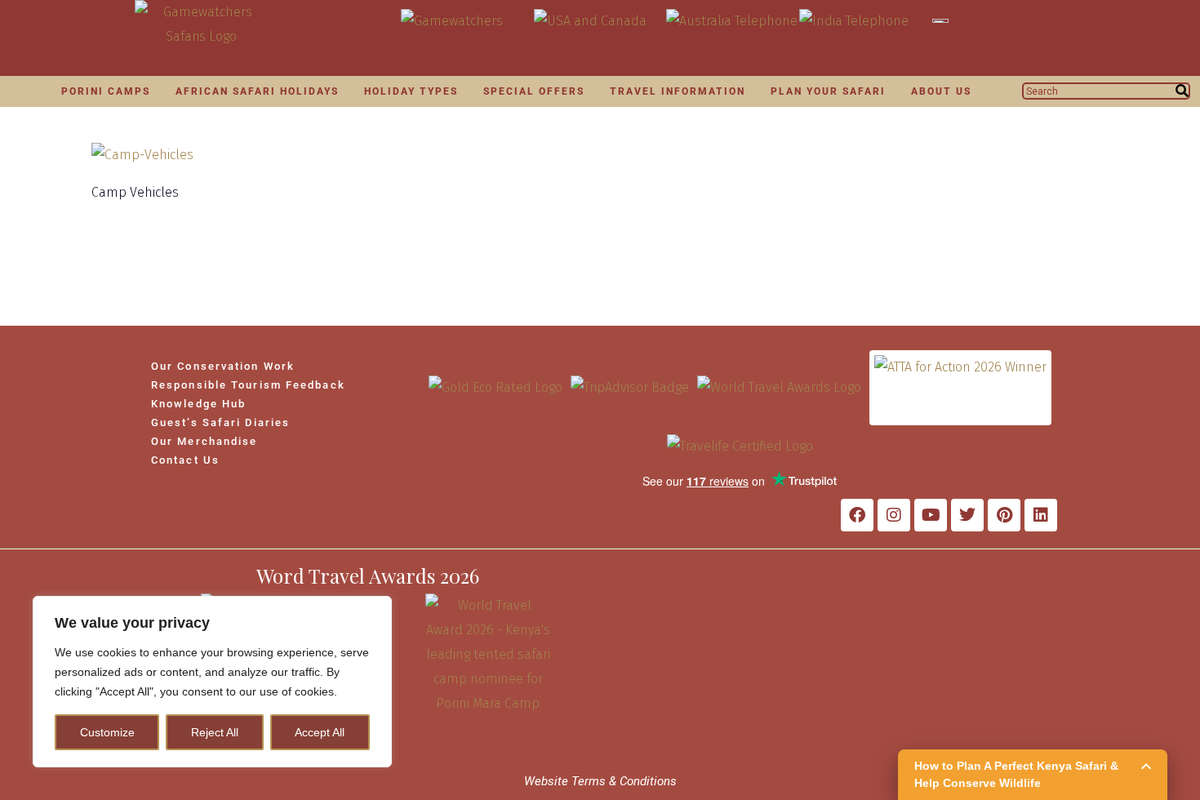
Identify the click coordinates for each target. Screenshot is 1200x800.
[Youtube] (930, 515)
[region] (212, 681)
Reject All (214, 732)
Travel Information (677, 91)
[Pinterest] (1004, 515)
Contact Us (185, 460)
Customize (107, 732)
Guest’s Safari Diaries (220, 422)
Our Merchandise (204, 441)
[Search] (1182, 91)
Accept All (319, 732)
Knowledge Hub (198, 404)
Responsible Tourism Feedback (248, 385)
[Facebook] (857, 515)
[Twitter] (967, 515)
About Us (941, 91)
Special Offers (533, 91)
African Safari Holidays (257, 91)
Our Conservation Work (223, 366)
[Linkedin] (1040, 515)
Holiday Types (411, 91)
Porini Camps (105, 91)
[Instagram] (894, 515)
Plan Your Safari (828, 91)
